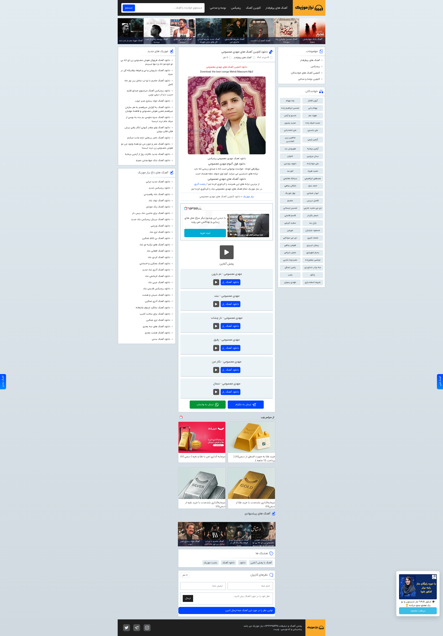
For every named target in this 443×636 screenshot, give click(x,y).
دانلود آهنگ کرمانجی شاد (157, 276)
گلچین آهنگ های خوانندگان (305, 73)
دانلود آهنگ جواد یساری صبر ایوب (152, 101)
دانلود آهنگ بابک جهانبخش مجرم (153, 160)
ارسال (188, 598)
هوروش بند (290, 148)
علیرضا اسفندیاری (313, 282)
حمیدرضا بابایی (290, 259)
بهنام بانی (312, 108)
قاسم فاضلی (290, 215)
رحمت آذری (200, 184)
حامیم (290, 200)
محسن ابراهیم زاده (290, 108)
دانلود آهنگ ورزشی (160, 226)
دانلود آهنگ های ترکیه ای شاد (154, 244)
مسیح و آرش (290, 115)
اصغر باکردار (312, 215)
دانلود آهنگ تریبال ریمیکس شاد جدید (150, 219)
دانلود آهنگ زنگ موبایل (158, 206)
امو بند (290, 171)
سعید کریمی (290, 222)
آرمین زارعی (313, 139)
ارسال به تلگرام (243, 404)
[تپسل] (185, 208)
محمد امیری (312, 237)
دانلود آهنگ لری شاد (160, 232)
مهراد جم (313, 115)
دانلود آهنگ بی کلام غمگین (156, 238)
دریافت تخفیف (418, 610)
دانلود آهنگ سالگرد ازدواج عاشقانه (153, 307)
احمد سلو (312, 185)
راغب (290, 274)
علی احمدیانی (290, 130)
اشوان (290, 156)
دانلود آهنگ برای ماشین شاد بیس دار (151, 213)
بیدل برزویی (313, 156)
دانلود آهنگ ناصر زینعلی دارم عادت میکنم (148, 137)
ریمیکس (236, 8)
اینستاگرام (147, 627)
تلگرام (136, 627)
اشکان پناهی (290, 185)
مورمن (290, 230)
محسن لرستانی (290, 208)
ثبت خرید (205, 233)
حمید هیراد (313, 171)
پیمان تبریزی (313, 245)
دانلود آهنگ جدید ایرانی (158, 181)
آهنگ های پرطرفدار (276, 8)
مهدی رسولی (290, 282)
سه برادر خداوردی (312, 267)
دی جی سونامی (290, 237)
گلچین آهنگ (253, 8)
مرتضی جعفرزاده (312, 259)
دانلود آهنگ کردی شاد (159, 257)
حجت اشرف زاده (312, 122)
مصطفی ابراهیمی (313, 178)
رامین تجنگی (290, 267)
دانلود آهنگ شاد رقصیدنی (157, 194)
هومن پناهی (290, 245)
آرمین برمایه (312, 148)
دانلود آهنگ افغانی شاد (158, 251)
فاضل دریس (313, 200)
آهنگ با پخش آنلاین (261, 562)
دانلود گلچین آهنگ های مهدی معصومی (244, 52)
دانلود (243, 562)
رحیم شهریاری (312, 252)
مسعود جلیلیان (312, 230)
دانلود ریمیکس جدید (159, 188)
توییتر (126, 627)
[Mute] (236, 234)
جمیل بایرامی (290, 252)
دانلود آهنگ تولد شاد (159, 200)
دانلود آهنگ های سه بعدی (156, 326)
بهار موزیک (290, 193)
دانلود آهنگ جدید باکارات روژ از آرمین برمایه (147, 154)
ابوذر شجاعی (313, 193)
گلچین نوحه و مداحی (309, 79)
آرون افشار (313, 100)
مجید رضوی (290, 122)
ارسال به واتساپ (205, 404)
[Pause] (231, 234)
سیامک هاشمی (290, 178)
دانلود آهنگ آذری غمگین (157, 301)
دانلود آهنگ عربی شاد (159, 282)
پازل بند (313, 222)
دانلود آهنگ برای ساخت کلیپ (155, 314)
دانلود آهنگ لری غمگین (158, 320)
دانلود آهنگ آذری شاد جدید (156, 269)
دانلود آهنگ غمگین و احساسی (154, 263)
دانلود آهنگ (232, 282)
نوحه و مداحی (218, 8)
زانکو (312, 274)
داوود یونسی (290, 163)
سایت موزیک (210, 562)
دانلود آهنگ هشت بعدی (157, 332)
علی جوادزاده (313, 163)
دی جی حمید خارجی (313, 208)
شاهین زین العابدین (290, 139)
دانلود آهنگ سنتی (161, 339)
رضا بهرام (290, 100)
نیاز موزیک (309, 8)
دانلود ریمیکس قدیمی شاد (156, 288)
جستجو (129, 8)
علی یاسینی (313, 130)
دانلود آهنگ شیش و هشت (156, 295)
